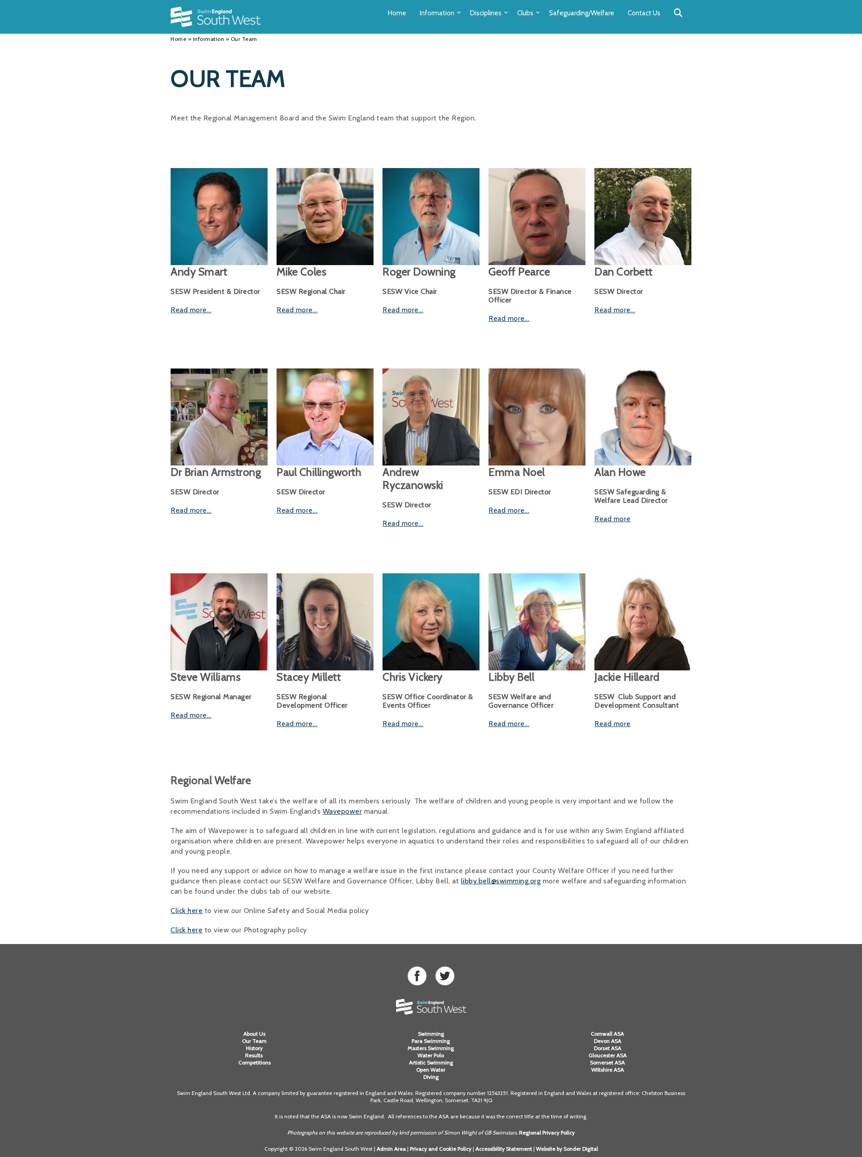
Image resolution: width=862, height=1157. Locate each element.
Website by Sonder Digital (567, 1148)
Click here (186, 910)
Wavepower (342, 811)
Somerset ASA (607, 1062)
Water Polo (431, 1055)
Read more (612, 518)
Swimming (431, 1033)
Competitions (254, 1062)
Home (397, 13)
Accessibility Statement (503, 1148)
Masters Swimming (431, 1048)
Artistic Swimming (431, 1062)
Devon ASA (607, 1040)
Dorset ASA (607, 1048)
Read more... (191, 310)
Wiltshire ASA (607, 1069)
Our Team (254, 1040)
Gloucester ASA (608, 1055)
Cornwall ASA (607, 1033)
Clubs (525, 13)
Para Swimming (431, 1040)
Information (437, 13)
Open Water (430, 1069)
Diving (431, 1076)
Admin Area (391, 1148)
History (254, 1048)
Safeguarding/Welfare (581, 13)
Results (254, 1055)
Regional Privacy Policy (547, 1132)
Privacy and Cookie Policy (440, 1148)
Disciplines (485, 13)
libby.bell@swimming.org (501, 881)
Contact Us (644, 13)
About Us (254, 1033)
